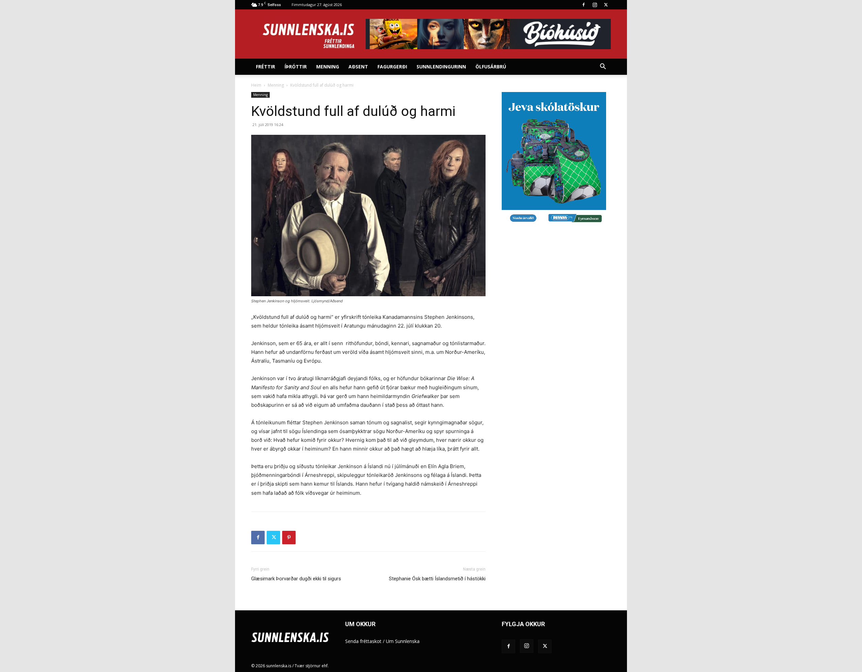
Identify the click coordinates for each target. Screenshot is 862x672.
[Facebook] (583, 4)
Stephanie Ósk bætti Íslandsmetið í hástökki (437, 579)
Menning (327, 66)
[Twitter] (606, 4)
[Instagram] (595, 4)
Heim (256, 85)
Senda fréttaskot (363, 641)
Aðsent (358, 66)
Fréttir (265, 66)
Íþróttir (296, 66)
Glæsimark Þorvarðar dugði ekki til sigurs (296, 579)
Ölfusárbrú (490, 66)
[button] (603, 67)
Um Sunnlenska (403, 641)
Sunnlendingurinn (441, 66)
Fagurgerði (392, 66)
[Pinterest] (289, 537)
